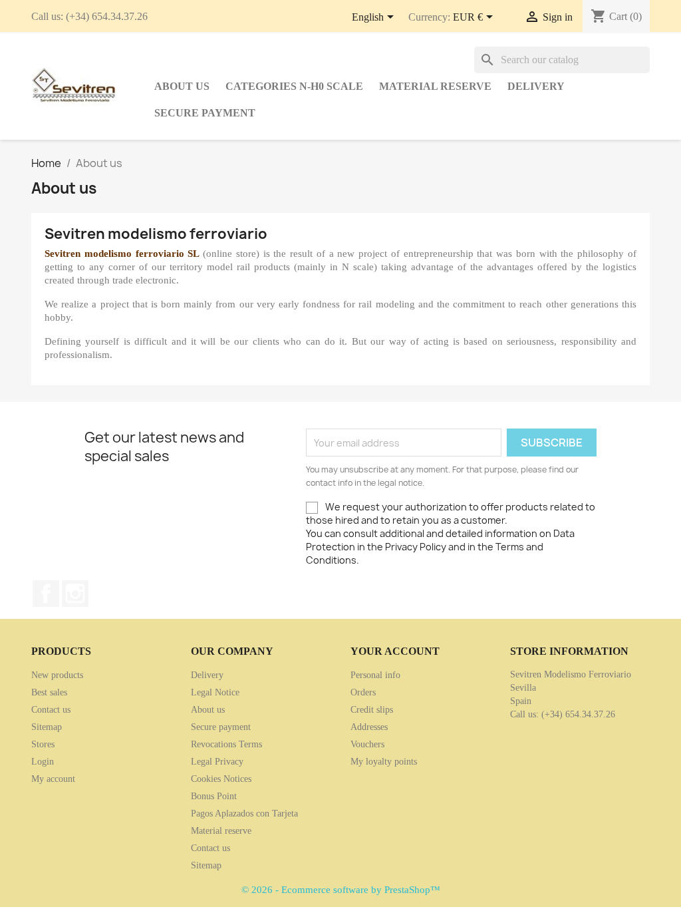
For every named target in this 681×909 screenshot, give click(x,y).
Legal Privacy (217, 762)
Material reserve (435, 86)
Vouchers (367, 744)
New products (57, 675)
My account (53, 779)
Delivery (536, 86)
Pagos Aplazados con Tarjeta (244, 813)
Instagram (75, 593)
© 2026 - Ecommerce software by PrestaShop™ (340, 889)
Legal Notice (215, 692)
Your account (395, 651)
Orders (363, 692)
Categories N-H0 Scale (294, 86)
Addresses (369, 727)
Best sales (49, 692)
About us (181, 86)
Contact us (50, 710)
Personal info (375, 675)
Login (42, 762)
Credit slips (371, 710)
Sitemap (46, 727)
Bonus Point (214, 796)
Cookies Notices (221, 779)
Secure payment (204, 112)
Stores (43, 744)
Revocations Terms (226, 744)
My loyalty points (383, 762)
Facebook (46, 593)
